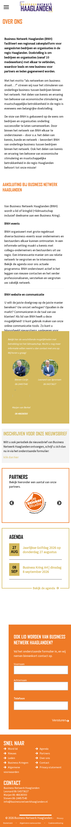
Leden (11, 758)
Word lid (13, 748)
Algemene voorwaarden (30, 823)
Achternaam (20, 680)
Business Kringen (18, 762)
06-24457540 (21, 384)
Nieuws (12, 753)
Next (59, 503)
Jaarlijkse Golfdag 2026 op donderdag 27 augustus (42, 549)
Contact (44, 762)
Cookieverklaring (55, 823)
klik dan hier (11, 457)
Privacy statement (51, 767)
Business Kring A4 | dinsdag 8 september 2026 (42, 569)
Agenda (44, 748)
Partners (45, 753)
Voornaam (19, 664)
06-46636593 (19, 794)
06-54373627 (49, 384)
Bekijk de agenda (44, 588)
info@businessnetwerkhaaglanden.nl (26, 801)
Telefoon (19, 698)
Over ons (45, 758)
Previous (11, 503)
